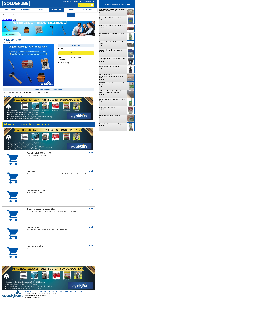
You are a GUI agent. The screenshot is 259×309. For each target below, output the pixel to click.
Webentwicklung (66, 291)
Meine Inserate (66, 1)
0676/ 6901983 (76, 57)
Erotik (71, 10)
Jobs (41, 10)
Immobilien (25, 10)
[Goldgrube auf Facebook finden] (94, 1)
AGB (35, 291)
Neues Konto (78, 1)
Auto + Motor (9, 10)
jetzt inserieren (84, 5)
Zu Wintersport (19, 96)
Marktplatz (56, 10)
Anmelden (88, 1)
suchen (71, 15)
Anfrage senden (76, 53)
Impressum (53, 291)
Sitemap (43, 291)
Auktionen (87, 10)
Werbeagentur (80, 291)
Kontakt (28, 291)
